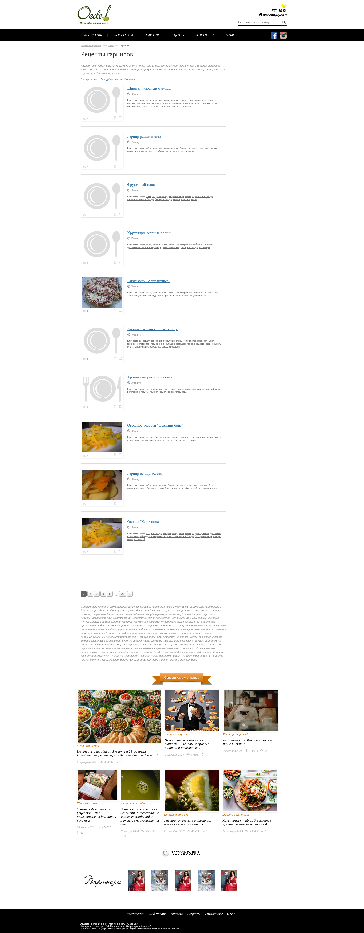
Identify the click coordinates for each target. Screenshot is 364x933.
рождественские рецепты (196, 103)
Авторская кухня (88, 745)
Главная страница (91, 45)
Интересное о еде (132, 803)
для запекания (154, 341)
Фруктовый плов (141, 184)
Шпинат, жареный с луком (149, 88)
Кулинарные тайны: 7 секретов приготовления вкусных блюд (246, 822)
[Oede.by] (97, 14)
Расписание (92, 35)
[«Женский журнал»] (138, 880)
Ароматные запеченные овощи (152, 329)
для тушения (192, 437)
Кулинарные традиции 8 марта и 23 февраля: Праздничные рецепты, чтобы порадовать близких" (117, 753)
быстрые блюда (151, 106)
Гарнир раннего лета (144, 136)
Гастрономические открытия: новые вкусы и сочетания (187, 822)
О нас (230, 35)
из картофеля (173, 151)
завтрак (150, 196)
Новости (151, 35)
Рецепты (177, 35)
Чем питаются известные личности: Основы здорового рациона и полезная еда (187, 743)
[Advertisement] (157, 574)
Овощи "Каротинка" (143, 521)
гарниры (211, 100)
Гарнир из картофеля (144, 473)
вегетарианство (170, 106)
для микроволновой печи (189, 244)
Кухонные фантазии (236, 814)
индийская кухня (197, 100)
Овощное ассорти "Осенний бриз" (155, 425)
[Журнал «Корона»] (161, 880)
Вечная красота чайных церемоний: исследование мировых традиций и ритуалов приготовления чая (139, 816)
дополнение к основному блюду (144, 103)
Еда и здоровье (87, 803)
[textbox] (259, 22)
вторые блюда (178, 100)
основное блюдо (204, 196)
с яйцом (160, 151)
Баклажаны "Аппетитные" (148, 281)
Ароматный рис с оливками (150, 377)
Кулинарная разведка (237, 734)
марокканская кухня (203, 341)
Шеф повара (123, 35)
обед (148, 100)
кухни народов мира (138, 346)
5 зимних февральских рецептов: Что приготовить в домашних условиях (96, 814)
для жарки (164, 100)
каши (194, 199)
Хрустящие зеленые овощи (149, 233)
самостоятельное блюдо (140, 199)
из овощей (185, 106)
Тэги (111, 45)
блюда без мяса (158, 346)
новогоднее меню (172, 103)
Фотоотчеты (204, 35)
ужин (155, 100)
